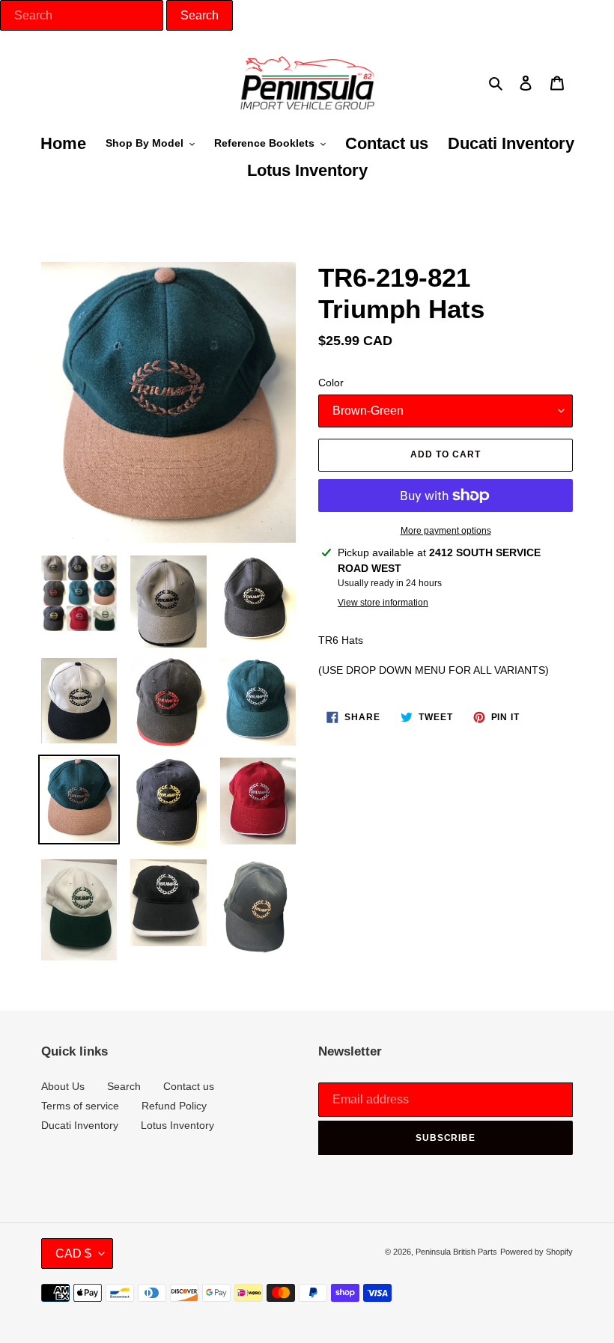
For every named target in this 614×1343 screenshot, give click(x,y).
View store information (383, 602)
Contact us (188, 1086)
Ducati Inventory (79, 1125)
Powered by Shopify (536, 1251)
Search (124, 1086)
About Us (63, 1086)
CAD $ (73, 1253)
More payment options (446, 531)
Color (331, 383)
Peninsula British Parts (456, 1251)
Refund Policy (174, 1106)
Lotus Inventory (177, 1125)
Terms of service (80, 1106)
